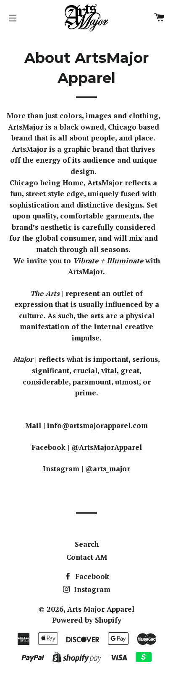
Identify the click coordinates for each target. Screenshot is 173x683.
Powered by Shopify (86, 620)
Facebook (91, 576)
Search (87, 544)
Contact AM (86, 557)
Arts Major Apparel (100, 609)
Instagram (91, 589)
